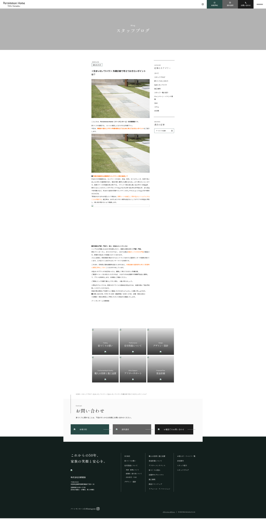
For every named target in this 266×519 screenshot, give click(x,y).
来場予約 (214, 5)
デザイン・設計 (130, 481)
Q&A (156, 103)
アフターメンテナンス (157, 465)
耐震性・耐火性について (134, 474)
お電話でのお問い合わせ (174, 429)
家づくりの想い (130, 461)
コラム (156, 107)
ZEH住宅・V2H (131, 477)
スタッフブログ (159, 77)
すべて (156, 73)
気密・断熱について (132, 470)
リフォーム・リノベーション (159, 488)
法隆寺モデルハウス (156, 474)
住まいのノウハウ (97, 65)
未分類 (156, 111)
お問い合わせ (246, 5)
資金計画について (155, 461)
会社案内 (180, 461)
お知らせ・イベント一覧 (186, 456)
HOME (127, 456)
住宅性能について (131, 465)
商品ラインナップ (155, 484)
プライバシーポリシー (169, 512)
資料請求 (230, 5)
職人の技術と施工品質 (157, 456)
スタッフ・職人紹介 (161, 92)
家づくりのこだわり (161, 81)
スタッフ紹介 (182, 465)
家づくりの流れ (154, 470)
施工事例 (157, 89)
